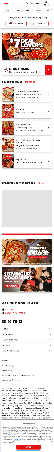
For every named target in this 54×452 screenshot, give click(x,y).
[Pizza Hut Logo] (6, 3)
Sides (48, 10)
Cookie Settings (8, 366)
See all (42, 183)
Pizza (18, 10)
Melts (28, 10)
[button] (27, 70)
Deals (8, 10)
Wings (38, 10)
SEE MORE (30, 82)
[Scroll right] (52, 10)
